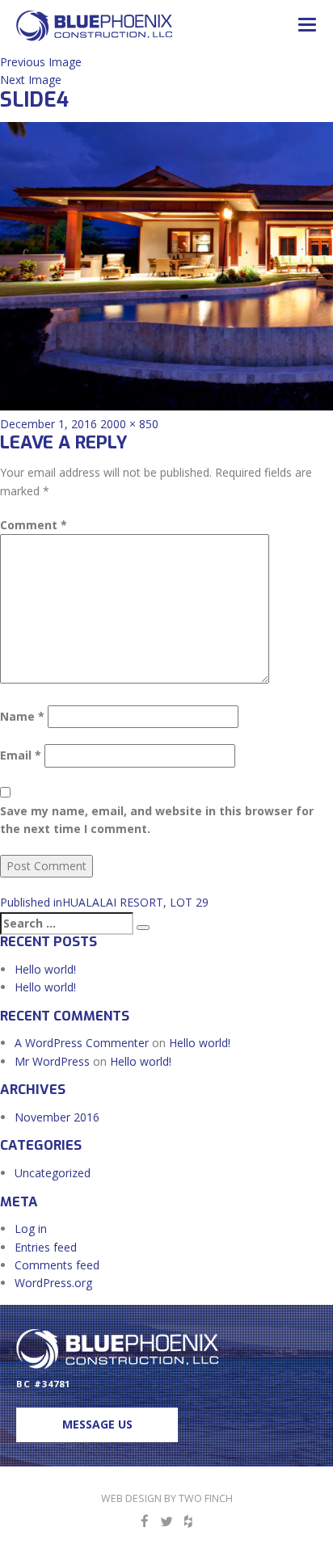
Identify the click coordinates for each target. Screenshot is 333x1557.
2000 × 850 (129, 423)
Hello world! (45, 969)
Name (22, 716)
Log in (31, 1228)
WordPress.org (53, 1282)
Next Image (30, 79)
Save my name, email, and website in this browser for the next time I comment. (157, 819)
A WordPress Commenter (82, 1042)
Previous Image (41, 61)
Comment (33, 524)
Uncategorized (53, 1172)
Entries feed (46, 1247)
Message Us (97, 1424)
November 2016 (57, 1117)
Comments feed (57, 1265)
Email (20, 755)
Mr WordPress (52, 1061)
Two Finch (206, 1498)
